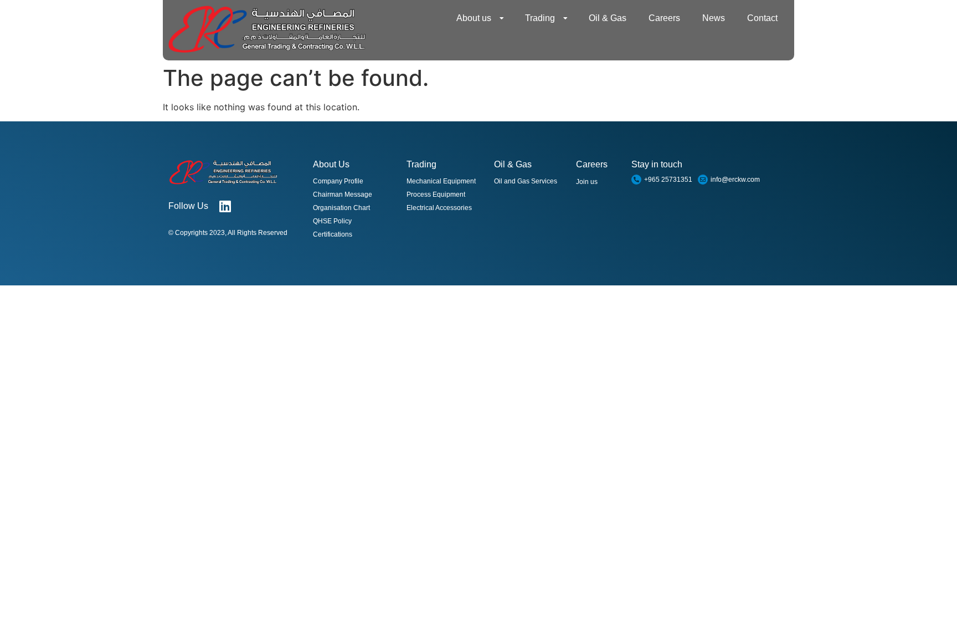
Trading (540, 18)
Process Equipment (436, 194)
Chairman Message (342, 194)
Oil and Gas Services (525, 181)
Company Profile (338, 181)
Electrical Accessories (439, 208)
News (713, 18)
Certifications (332, 234)
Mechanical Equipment (441, 181)
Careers (664, 18)
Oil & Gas (607, 18)
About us (473, 18)
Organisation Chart (341, 208)
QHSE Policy (332, 221)
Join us (587, 182)
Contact (762, 18)
